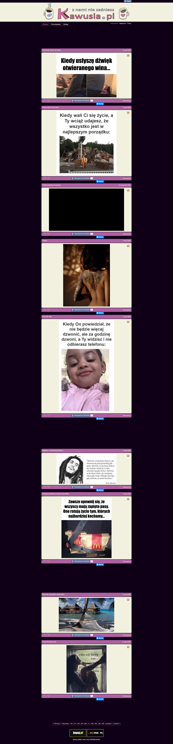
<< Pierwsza (56, 723)
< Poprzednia (65, 723)
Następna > (109, 723)
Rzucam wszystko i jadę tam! (53, 594)
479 (82, 723)
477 (75, 723)
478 (78, 723)
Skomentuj (127, 101)
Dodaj (65, 24)
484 (99, 723)
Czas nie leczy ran (49, 642)
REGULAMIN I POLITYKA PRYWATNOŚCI (86, 739)
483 (96, 723)
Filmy (129, 23)
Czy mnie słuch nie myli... (51, 50)
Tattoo (44, 240)
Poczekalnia (55, 24)
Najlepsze (122, 23)
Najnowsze (114, 23)
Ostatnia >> (117, 723)
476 (71, 723)
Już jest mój (46, 316)
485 (103, 723)
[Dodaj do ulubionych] (128, 55)
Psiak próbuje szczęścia (51, 185)
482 (92, 723)
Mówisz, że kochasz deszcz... (53, 450)
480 (85, 723)
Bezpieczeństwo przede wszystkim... (56, 494)
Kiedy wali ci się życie (50, 107)
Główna (45, 24)
